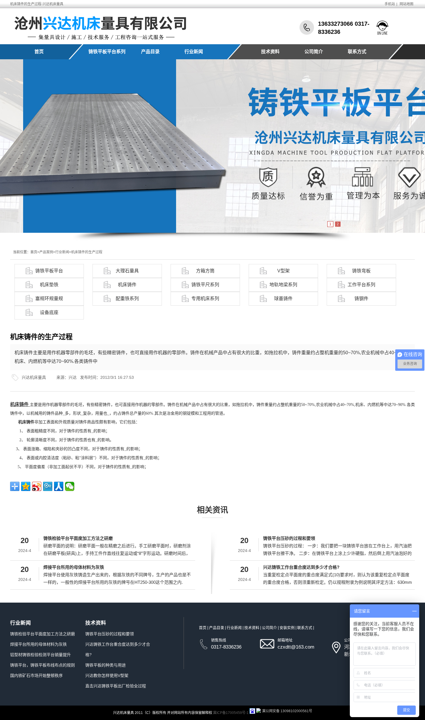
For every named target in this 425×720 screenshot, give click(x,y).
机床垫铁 (49, 284)
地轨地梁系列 (283, 284)
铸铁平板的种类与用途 (105, 665)
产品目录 (150, 51)
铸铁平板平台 (49, 270)
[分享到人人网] (58, 486)
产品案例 (46, 252)
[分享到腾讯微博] (47, 486)
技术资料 (270, 51)
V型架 (283, 270)
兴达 (73, 377)
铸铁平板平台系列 (106, 51)
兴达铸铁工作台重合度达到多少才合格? (301, 567)
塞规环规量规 (49, 298)
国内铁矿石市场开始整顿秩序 (36, 675)
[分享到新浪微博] (36, 486)
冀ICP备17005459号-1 (231, 713)
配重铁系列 (127, 298)
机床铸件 (127, 284)
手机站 (390, 4)
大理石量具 (127, 270)
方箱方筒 (205, 270)
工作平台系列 (361, 284)
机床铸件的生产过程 (86, 252)
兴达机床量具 (34, 377)
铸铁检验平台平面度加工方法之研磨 (78, 538)
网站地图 (406, 4)
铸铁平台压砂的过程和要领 (289, 538)
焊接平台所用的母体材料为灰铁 (73, 567)
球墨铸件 (283, 298)
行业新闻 (193, 51)
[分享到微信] (69, 486)
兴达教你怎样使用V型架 (106, 675)
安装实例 (287, 627)
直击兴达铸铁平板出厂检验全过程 (115, 686)
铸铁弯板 (361, 270)
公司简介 (313, 51)
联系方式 (357, 51)
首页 (39, 51)
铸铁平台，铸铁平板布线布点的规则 (42, 665)
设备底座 (49, 312)
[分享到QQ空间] (25, 486)
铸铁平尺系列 (205, 284)
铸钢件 (361, 298)
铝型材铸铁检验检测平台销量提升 (40, 654)
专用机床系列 (205, 298)
